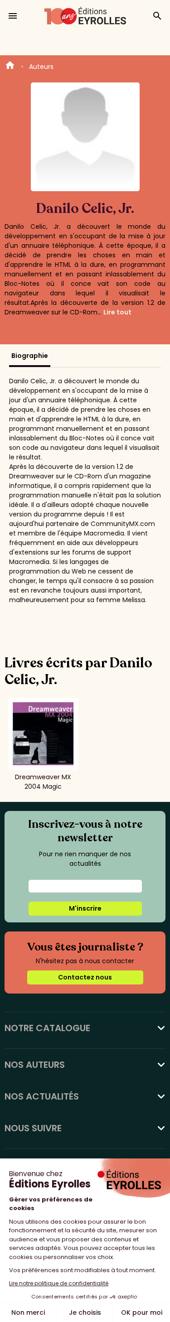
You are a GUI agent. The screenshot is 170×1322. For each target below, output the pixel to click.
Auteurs (41, 66)
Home (10, 66)
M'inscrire (85, 908)
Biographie (29, 355)
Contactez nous (85, 977)
